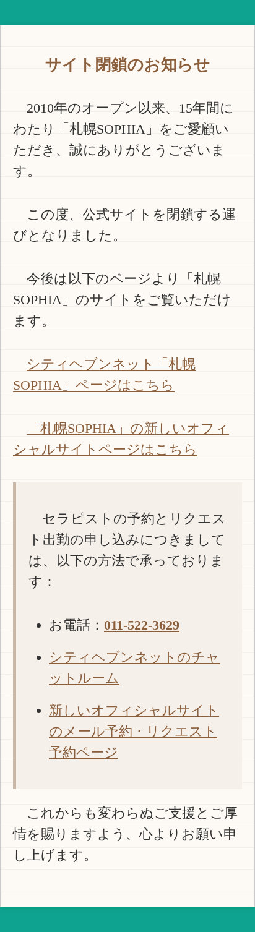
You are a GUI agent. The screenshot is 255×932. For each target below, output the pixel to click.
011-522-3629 (141, 625)
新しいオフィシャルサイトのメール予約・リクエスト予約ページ (134, 731)
